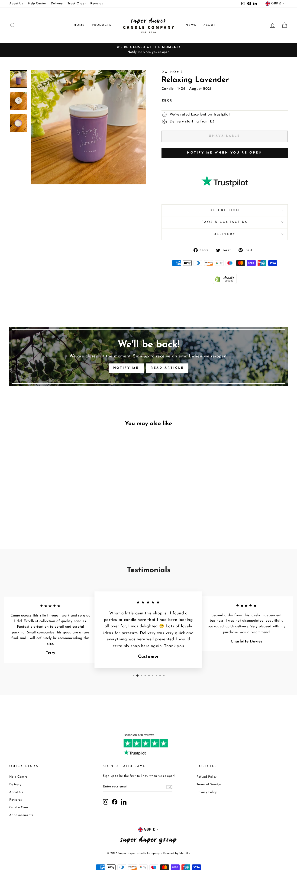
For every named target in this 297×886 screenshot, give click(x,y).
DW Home (172, 72)
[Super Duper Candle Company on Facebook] (114, 802)
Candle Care (18, 807)
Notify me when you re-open (224, 152)
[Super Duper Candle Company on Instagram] (105, 802)
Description (224, 210)
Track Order (77, 3)
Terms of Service (209, 784)
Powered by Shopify (176, 853)
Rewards (96, 3)
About (209, 25)
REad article (167, 367)
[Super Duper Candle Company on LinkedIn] (123, 802)
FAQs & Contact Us (225, 222)
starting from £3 (192, 121)
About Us (16, 3)
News (191, 25)
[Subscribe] (169, 787)
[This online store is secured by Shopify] (224, 283)
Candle (167, 89)
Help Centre (18, 776)
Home (79, 25)
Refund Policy (207, 776)
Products (101, 25)
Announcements (21, 815)
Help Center (37, 3)
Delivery (57, 3)
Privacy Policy (207, 792)
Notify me (126, 367)
